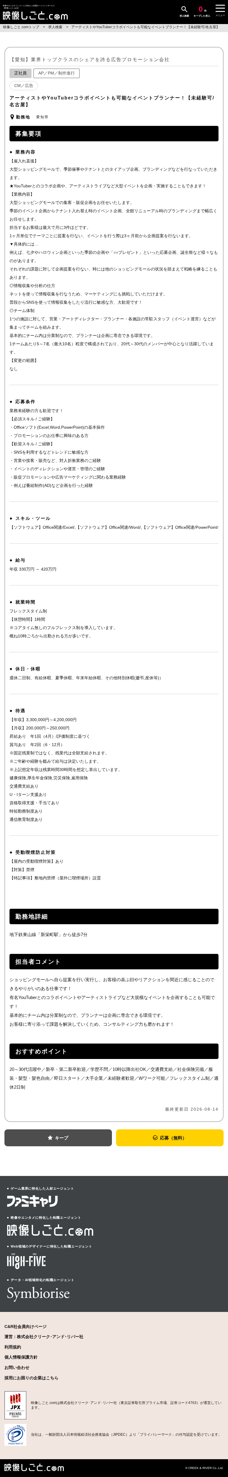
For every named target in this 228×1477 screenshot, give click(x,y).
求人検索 (184, 16)
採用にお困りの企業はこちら (31, 1377)
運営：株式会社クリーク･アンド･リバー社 (43, 1336)
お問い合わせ (16, 1367)
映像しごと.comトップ (21, 27)
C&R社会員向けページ (25, 1326)
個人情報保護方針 (21, 1357)
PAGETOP (214, 1450)
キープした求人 (202, 11)
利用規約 (12, 1347)
